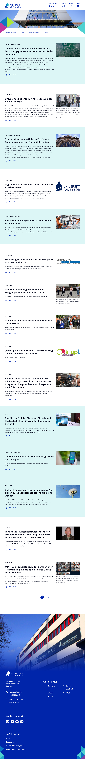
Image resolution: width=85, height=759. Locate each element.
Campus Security (16, 699)
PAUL (68, 693)
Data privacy (11, 742)
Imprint (9, 738)
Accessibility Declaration (16, 750)
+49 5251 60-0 (14, 695)
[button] (54, 4)
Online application (71, 687)
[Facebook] (12, 721)
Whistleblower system (15, 746)
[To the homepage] (13, 5)
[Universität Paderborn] (14, 673)
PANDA (50, 697)
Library (50, 693)
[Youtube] (21, 721)
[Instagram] (7, 721)
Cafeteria (51, 686)
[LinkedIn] (17, 721)
